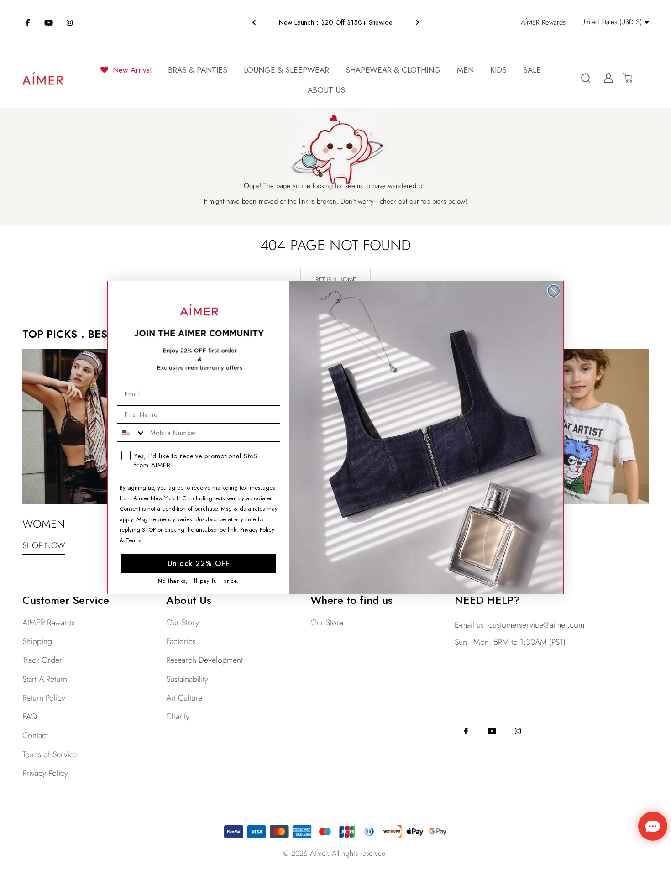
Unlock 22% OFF (199, 563)
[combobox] (131, 432)
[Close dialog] (553, 290)
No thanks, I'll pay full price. (198, 581)
